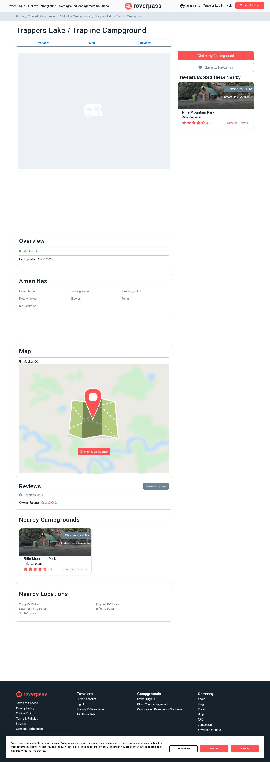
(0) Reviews (143, 43)
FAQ (200, 719)
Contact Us (205, 725)
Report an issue (34, 495)
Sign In (81, 704)
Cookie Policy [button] (113, 747)
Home (20, 16)
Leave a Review (156, 486)
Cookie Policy (25, 713)
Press (202, 709)
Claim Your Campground (152, 704)
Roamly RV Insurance (90, 709)
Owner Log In (16, 6)
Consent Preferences (30, 729)
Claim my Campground (216, 55)
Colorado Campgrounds (43, 16)
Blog (201, 704)
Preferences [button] (39, 750)
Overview (42, 43)
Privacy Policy (25, 708)
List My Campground (42, 6)
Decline (214, 748)
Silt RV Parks (27, 613)
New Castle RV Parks (33, 609)
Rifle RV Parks (105, 609)
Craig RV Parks (28, 604)
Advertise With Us (209, 730)
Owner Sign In (146, 699)
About (201, 699)
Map (92, 43)
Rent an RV (192, 6)
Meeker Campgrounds (76, 16)
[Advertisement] (94, 203)
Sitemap (21, 723)
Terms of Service (27, 703)
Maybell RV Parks (107, 604)
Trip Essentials (86, 714)
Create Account (250, 5)
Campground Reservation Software (159, 709)
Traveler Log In (213, 5)
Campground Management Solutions (84, 6)
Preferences (183, 748)
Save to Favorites (218, 67)
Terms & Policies (27, 718)
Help (229, 5)
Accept (245, 748)
